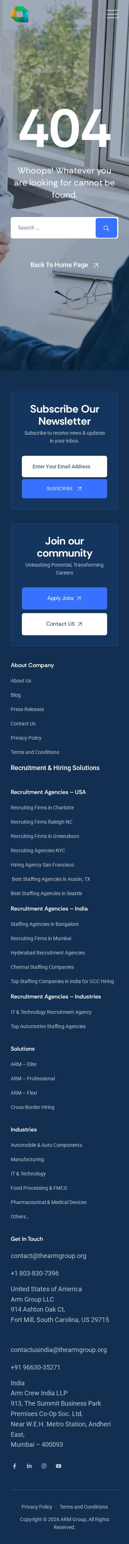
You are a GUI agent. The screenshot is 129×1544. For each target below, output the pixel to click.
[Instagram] (44, 1466)
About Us (21, 681)
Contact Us (23, 723)
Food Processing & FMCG (39, 1188)
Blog (16, 695)
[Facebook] (14, 1466)
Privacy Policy (26, 738)
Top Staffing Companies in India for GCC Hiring (62, 981)
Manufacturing (27, 1159)
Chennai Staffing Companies (42, 967)
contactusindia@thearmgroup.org (59, 1349)
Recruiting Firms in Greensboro (45, 836)
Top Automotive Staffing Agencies (48, 1026)
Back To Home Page (59, 264)
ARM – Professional (33, 1078)
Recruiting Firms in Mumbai (41, 938)
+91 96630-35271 (36, 1367)
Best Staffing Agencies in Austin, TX (50, 879)
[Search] (106, 228)
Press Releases (27, 709)
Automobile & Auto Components (46, 1145)
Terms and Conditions (35, 752)
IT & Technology (28, 1174)
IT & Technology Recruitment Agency (51, 1012)
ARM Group (73, 1519)
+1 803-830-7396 (35, 1273)
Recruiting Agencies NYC (38, 850)
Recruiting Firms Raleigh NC (41, 822)
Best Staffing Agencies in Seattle (46, 893)
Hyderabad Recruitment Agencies (48, 953)
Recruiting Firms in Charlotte (42, 807)
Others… (20, 1216)
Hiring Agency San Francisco (42, 865)
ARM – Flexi (24, 1093)
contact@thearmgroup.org (48, 1255)
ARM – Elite (23, 1064)
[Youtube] (58, 1466)
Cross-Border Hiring (32, 1107)
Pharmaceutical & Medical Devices (48, 1202)
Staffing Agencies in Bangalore (44, 924)
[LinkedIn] (29, 1466)
